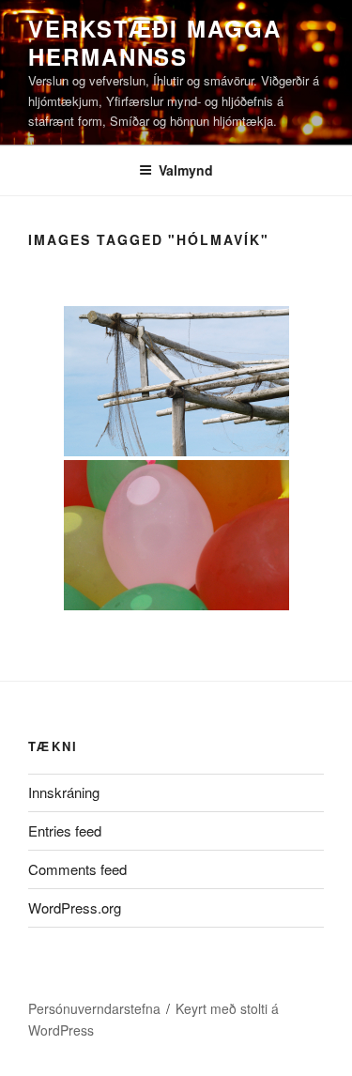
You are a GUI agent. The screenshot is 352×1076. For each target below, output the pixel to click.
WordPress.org (74, 907)
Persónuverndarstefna (94, 1008)
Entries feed (64, 830)
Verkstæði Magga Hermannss (155, 42)
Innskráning (63, 792)
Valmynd (186, 170)
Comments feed (77, 869)
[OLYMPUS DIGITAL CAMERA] (176, 381)
